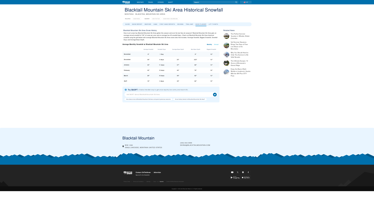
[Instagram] (243, 172)
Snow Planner (200, 24)
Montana (137, 18)
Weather (140, 2)
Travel (150, 2)
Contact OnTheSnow (143, 172)
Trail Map (189, 24)
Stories (161, 2)
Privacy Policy (127, 181)
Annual (216, 44)
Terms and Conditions (138, 181)
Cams (155, 24)
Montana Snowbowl (170, 18)
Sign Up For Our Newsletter (143, 175)
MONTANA (129, 14)
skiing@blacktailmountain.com (195, 145)
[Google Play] (235, 177)
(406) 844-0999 (186, 143)
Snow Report (137, 24)
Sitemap (148, 181)
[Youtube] (232, 172)
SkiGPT (170, 2)
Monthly (209, 44)
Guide (127, 24)
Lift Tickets (213, 24)
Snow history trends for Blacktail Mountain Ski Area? (190, 99)
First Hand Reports (167, 24)
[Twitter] (238, 172)
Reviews (180, 24)
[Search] (236, 2)
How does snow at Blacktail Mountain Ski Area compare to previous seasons (148, 99)
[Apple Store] (245, 177)
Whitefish (156, 18)
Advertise (157, 172)
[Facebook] (248, 172)
